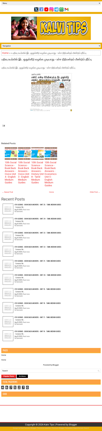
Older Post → (95, 192)
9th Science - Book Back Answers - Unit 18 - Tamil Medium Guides (38, 303)
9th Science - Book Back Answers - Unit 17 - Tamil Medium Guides (38, 317)
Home (5, 53)
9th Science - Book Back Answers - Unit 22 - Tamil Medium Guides (38, 247)
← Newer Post (7, 192)
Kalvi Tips (49, 424)
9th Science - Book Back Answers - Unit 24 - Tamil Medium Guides (38, 218)
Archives (22, 376)
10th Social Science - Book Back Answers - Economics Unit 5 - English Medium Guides (51, 174)
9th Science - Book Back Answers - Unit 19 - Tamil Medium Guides (38, 289)
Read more (26, 209)
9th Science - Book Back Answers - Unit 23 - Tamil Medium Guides (38, 233)
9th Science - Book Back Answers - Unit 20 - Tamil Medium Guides (38, 275)
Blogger (56, 365)
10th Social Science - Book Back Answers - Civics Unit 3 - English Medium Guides (24, 172)
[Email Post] (3, 125)
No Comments (19, 211)
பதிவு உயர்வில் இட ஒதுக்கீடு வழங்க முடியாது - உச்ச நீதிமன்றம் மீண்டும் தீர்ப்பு (46, 59)
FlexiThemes (25, 428)
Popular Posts (8, 376)
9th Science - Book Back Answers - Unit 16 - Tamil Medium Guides (38, 331)
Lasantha (47, 428)
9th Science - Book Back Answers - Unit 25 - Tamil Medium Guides (38, 204)
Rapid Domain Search (81, 428)
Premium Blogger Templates (62, 428)
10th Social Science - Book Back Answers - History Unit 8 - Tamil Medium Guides (37, 172)
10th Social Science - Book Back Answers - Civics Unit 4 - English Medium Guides (10, 172)
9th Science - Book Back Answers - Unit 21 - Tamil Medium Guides (38, 261)
